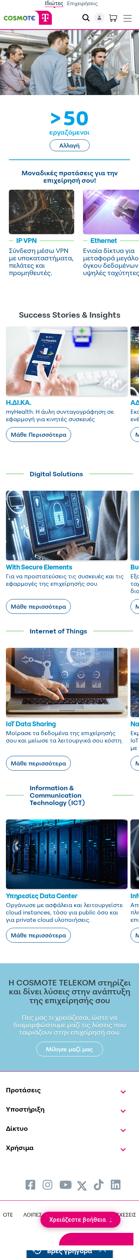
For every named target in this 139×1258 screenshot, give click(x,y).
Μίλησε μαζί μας (69, 1049)
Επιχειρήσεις (82, 3)
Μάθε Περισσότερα (38, 434)
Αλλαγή (69, 145)
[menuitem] (30, 1184)
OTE (8, 1214)
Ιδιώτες (54, 3)
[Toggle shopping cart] (113, 18)
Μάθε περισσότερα (38, 606)
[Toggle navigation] (127, 17)
